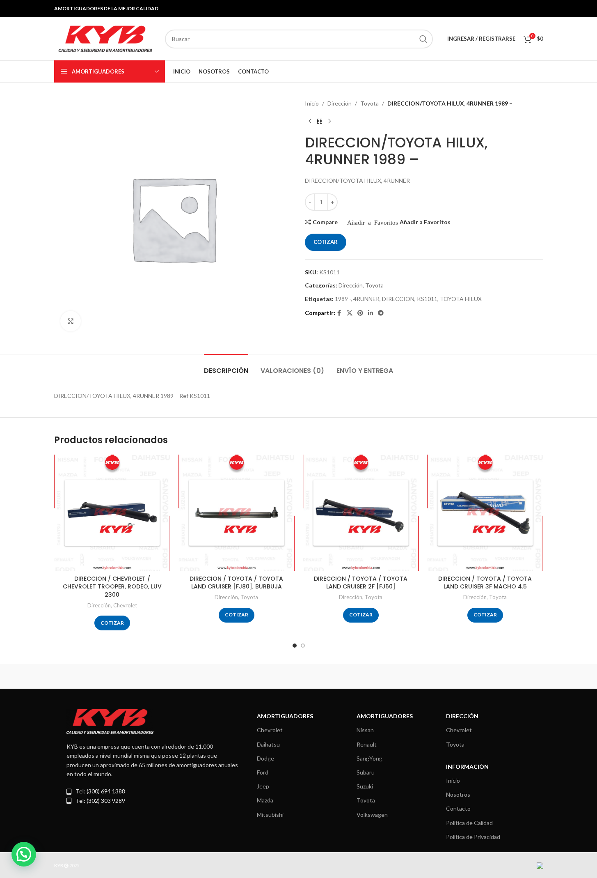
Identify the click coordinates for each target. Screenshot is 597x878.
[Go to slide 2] (303, 646)
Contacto (458, 808)
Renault (367, 744)
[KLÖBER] (298, 676)
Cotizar (325, 242)
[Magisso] (159, 676)
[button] (23, 854)
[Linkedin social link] (370, 313)
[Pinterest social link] (360, 313)
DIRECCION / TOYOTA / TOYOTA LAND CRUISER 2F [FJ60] (360, 583)
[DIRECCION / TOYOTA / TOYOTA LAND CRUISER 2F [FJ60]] (361, 513)
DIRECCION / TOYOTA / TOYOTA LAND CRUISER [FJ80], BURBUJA (236, 583)
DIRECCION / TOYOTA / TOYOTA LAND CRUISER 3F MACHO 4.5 (485, 583)
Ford (262, 772)
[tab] (226, 366)
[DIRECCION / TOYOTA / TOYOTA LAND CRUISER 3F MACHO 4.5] (485, 513)
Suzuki (365, 786)
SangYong (369, 758)
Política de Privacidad (473, 836)
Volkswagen (372, 814)
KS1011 (427, 298)
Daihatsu (268, 744)
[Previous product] (310, 121)
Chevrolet (125, 605)
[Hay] (438, 676)
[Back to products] (320, 121)
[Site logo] (105, 37)
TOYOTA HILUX (461, 298)
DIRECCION (398, 298)
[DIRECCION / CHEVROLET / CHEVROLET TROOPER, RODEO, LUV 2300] (112, 513)
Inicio (312, 103)
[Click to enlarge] (70, 321)
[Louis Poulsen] (228, 676)
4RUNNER (366, 298)
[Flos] (508, 676)
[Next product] (329, 121)
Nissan (365, 729)
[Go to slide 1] (295, 646)
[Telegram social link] (380, 313)
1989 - (343, 298)
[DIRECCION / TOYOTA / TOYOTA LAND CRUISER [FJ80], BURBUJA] (236, 513)
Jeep (263, 786)
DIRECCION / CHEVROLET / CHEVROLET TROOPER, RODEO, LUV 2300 (112, 587)
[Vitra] (89, 676)
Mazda (265, 800)
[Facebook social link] (339, 313)
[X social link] (349, 313)
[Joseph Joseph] (368, 676)
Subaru (366, 772)
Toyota (369, 103)
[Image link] (109, 720)
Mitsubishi (270, 814)
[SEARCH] (423, 39)
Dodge (265, 758)
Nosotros (458, 794)
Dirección (339, 103)
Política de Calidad (469, 822)
